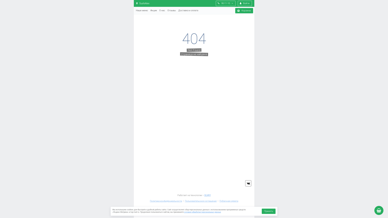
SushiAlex (144, 3)
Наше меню (142, 10)
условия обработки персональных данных (202, 212)
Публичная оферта (228, 201)
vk (248, 183)
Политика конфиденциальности (166, 201)
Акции (153, 10)
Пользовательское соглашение (201, 201)
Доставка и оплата (188, 10)
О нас (162, 10)
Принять (268, 211)
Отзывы (171, 10)
